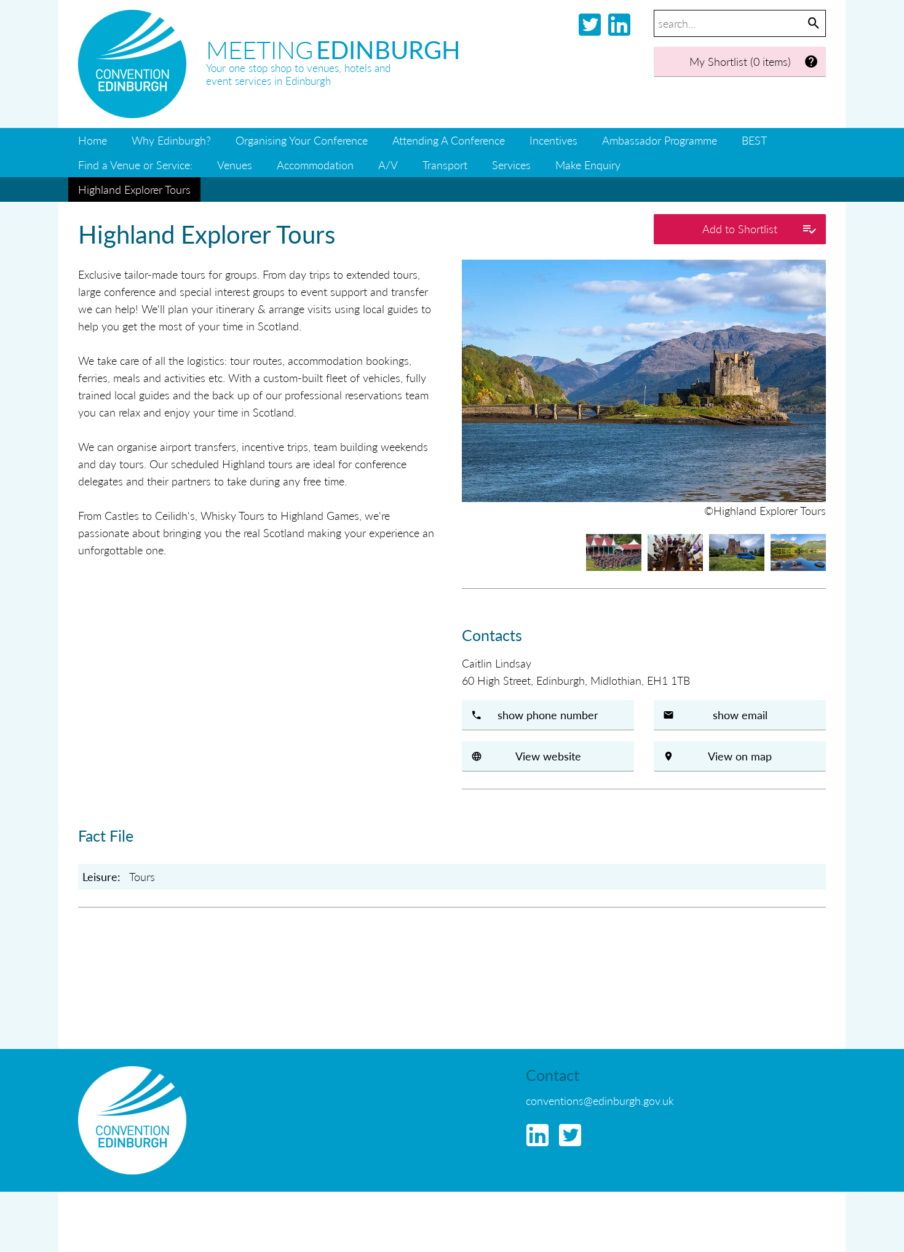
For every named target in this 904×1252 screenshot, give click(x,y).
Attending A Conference (448, 140)
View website (548, 756)
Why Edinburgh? (171, 140)
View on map (740, 756)
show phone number (548, 714)
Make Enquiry (588, 164)
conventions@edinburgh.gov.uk (600, 1100)
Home (92, 140)
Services (511, 164)
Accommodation (315, 164)
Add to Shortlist (739, 228)
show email (740, 714)
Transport (444, 164)
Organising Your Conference (302, 140)
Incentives (553, 140)
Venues (234, 164)
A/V (388, 164)
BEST (754, 140)
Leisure (99, 876)
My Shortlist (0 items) (740, 61)
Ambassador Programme (659, 140)
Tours (142, 876)
